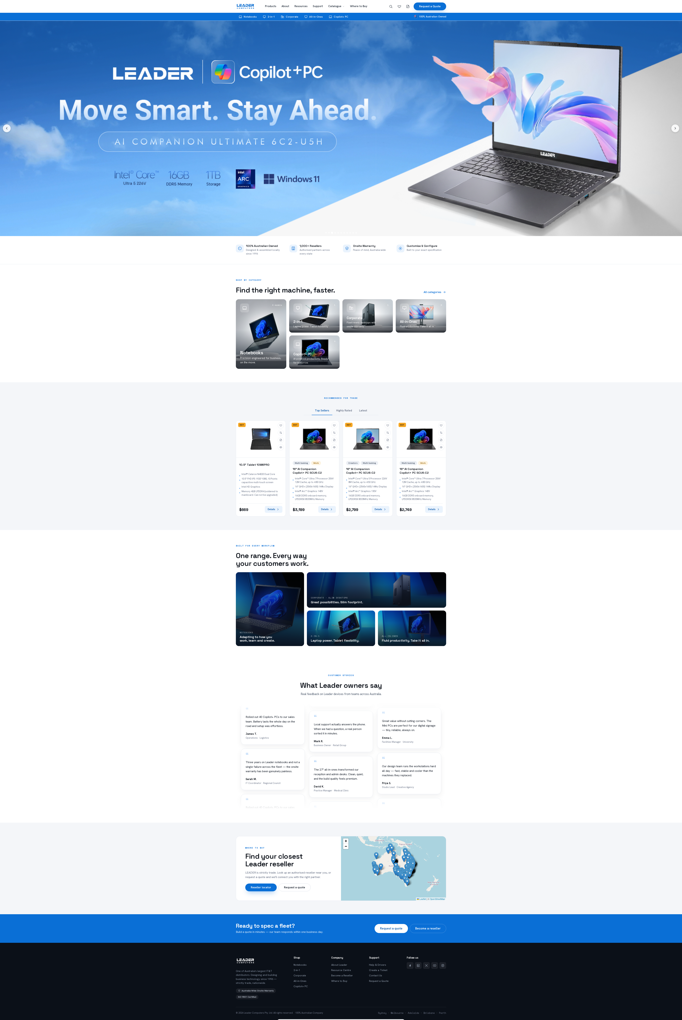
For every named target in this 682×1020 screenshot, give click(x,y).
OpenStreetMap (437, 898)
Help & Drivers (377, 964)
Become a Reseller (342, 975)
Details (271, 509)
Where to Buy (358, 6)
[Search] (390, 6)
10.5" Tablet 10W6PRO (254, 465)
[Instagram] (442, 965)
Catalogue (334, 6)
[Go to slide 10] (353, 233)
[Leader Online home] (245, 6)
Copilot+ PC (341, 16)
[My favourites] (399, 6)
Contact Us (375, 975)
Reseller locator (261, 887)
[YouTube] (434, 965)
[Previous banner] (7, 128)
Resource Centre (341, 970)
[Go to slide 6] (341, 233)
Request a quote (294, 887)
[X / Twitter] (426, 965)
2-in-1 (271, 16)
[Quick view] (281, 447)
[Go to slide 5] (338, 233)
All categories (432, 292)
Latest (363, 410)
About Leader (339, 964)
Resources (300, 6)
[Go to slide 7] (344, 233)
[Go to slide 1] (326, 233)
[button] (409, 874)
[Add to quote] (281, 440)
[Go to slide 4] (335, 233)
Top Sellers (322, 410)
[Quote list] (408, 6)
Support (318, 6)
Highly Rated (344, 410)
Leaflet (422, 898)
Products (270, 6)
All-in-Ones (316, 16)
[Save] (281, 425)
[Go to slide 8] (347, 233)
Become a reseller (428, 928)
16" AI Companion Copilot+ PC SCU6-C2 (307, 471)
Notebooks (250, 16)
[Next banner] (675, 128)
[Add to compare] (281, 433)
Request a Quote (430, 6)
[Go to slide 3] (332, 233)
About (285, 6)
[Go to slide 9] (350, 233)
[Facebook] (410, 965)
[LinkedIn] (418, 965)
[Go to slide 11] (356, 233)
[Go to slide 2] (329, 233)
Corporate (292, 16)
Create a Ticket (378, 970)
